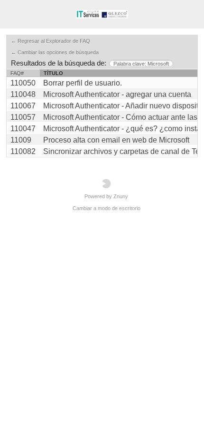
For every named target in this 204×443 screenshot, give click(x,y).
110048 (23, 94)
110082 (23, 151)
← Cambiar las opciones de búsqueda (55, 52)
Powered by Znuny (106, 196)
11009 (20, 140)
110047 (23, 129)
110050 (23, 83)
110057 (23, 117)
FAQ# (17, 73)
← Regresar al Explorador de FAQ (50, 41)
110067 (23, 106)
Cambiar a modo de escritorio (106, 208)
